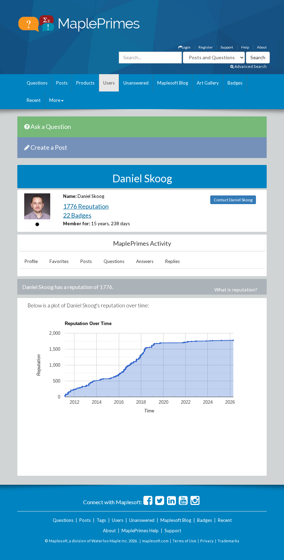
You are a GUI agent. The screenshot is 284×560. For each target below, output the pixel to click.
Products (85, 83)
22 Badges (77, 215)
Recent (34, 100)
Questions (37, 83)
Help (245, 47)
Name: (70, 196)
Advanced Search (250, 66)
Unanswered (136, 83)
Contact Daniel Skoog (233, 199)
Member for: (76, 223)
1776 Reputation (86, 206)
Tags (101, 520)
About (262, 47)
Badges (235, 83)
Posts (62, 83)
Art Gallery (208, 83)
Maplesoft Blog (172, 83)
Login (186, 47)
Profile (31, 261)
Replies (172, 261)
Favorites (59, 261)
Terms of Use (184, 541)
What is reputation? (235, 289)
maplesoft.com (155, 541)
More (54, 100)
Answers (144, 261)
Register (205, 47)
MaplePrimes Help (140, 530)
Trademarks (228, 541)
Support (227, 47)
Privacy (207, 541)
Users (109, 83)
